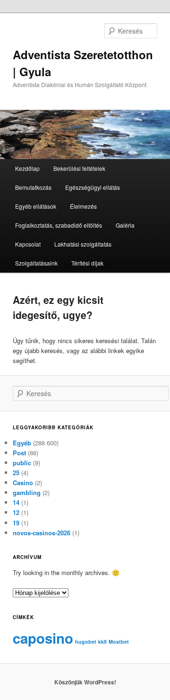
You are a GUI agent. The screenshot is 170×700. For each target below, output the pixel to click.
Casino (23, 482)
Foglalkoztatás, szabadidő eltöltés (58, 225)
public (22, 462)
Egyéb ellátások (35, 206)
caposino (43, 638)
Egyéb (22, 442)
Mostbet (119, 641)
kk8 (102, 641)
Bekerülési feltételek (79, 168)
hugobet (85, 641)
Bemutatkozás (33, 187)
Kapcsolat (28, 244)
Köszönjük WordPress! (85, 682)
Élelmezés (83, 206)
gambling (27, 492)
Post (19, 452)
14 (16, 502)
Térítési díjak (87, 263)
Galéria (125, 225)
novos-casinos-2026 (41, 532)
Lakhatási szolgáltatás (82, 244)
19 (16, 522)
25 (16, 472)
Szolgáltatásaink (36, 263)
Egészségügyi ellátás (92, 187)
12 (16, 512)
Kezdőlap (27, 168)
